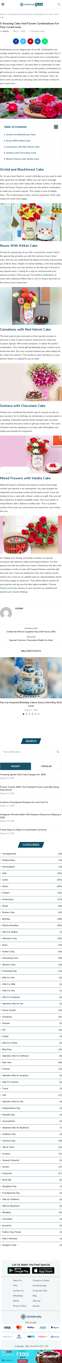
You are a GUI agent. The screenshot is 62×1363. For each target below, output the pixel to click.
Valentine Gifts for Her (32, 1003)
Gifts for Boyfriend (32, 1206)
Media (16, 1301)
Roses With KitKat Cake (18, 140)
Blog (35, 1295)
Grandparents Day (32, 1193)
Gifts (32, 873)
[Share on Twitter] (23, 41)
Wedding (32, 1212)
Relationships (32, 860)
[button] (2, 685)
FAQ (15, 1285)
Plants (32, 886)
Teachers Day (32, 1140)
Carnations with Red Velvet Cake (23, 147)
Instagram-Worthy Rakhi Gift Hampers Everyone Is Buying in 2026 (31, 816)
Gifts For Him (32, 990)
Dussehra (32, 1225)
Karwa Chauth (32, 1010)
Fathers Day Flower (32, 1232)
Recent (15, 766)
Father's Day (32, 951)
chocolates (32, 1219)
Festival (32, 1068)
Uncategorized (32, 853)
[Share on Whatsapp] (45, 41)
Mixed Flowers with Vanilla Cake (22, 159)
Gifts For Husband (32, 997)
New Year (32, 1062)
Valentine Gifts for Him (32, 1101)
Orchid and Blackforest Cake (21, 134)
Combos (32, 1153)
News (32, 945)
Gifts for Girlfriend (32, 1199)
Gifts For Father (32, 1042)
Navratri (32, 1023)
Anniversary (32, 899)
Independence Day (32, 1108)
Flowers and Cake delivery (12, 588)
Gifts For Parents (32, 1082)
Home (2, 14)
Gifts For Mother (32, 932)
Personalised (32, 866)
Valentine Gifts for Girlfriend (32, 1055)
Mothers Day (32, 912)
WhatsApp (18, 1295)
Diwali (32, 906)
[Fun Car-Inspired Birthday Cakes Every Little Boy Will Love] (31, 677)
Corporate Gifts (40, 1290)
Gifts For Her (32, 977)
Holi (32, 1095)
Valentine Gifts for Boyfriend (32, 1127)
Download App (39, 1285)
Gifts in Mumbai (32, 1238)
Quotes (32, 1166)
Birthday (32, 919)
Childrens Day (32, 1134)
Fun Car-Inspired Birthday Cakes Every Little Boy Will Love (31, 704)
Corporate (32, 1173)
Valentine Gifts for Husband (32, 1075)
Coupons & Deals (41, 1280)
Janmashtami (32, 1121)
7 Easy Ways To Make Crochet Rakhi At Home (23, 829)
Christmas (32, 1016)
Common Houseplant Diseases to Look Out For (24, 802)
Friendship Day (32, 971)
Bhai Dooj (32, 1049)
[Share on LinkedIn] (38, 41)
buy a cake (15, 496)
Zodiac (32, 1036)
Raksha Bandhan (32, 925)
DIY (32, 1029)
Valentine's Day (32, 938)
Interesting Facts (32, 958)
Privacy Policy (19, 1306)
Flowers (32, 892)
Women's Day (32, 964)
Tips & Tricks (32, 1147)
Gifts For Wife (32, 984)
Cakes (32, 879)
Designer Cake (32, 1245)
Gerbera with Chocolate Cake (21, 153)
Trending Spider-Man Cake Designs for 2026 (23, 774)
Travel (32, 1088)
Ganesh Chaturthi (32, 1160)
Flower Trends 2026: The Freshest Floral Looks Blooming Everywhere (29, 788)
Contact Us (18, 1290)
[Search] (58, 4)
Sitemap (36, 1301)
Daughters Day (32, 1186)
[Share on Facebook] (16, 41)
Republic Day (32, 1114)
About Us (17, 1280)
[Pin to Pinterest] (30, 41)
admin (6, 31)
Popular (46, 766)
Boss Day (32, 1179)
